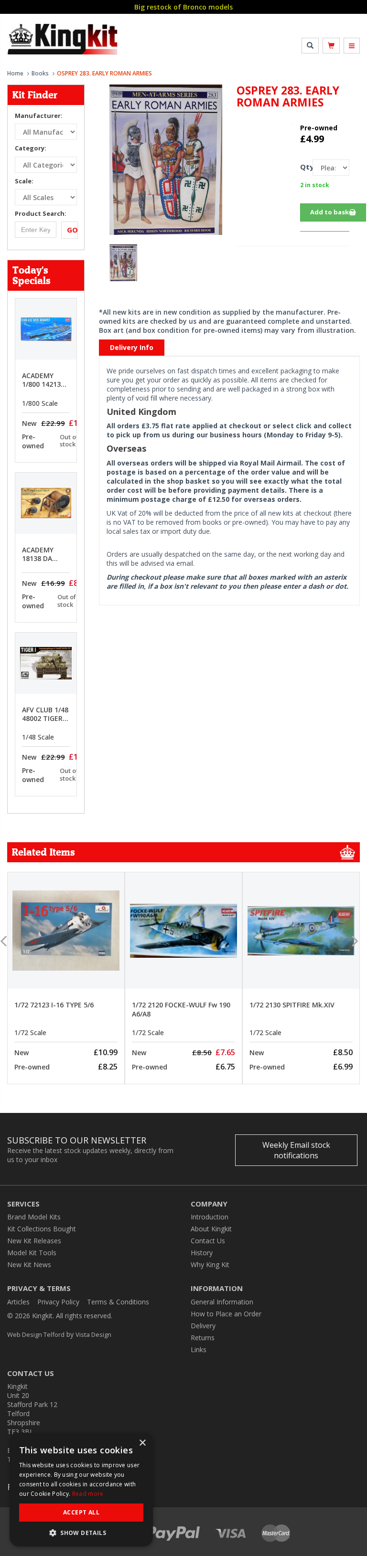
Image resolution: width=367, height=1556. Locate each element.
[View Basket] (331, 45)
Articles (18, 1301)
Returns (203, 1337)
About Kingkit (211, 1228)
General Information (222, 1301)
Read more (88, 1494)
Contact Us (208, 1240)
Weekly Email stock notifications (296, 1150)
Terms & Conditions (118, 1301)
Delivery (203, 1325)
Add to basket (333, 212)
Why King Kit (210, 1264)
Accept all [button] (81, 1512)
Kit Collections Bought (41, 1228)
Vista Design (93, 1334)
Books (40, 73)
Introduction (209, 1216)
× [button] (142, 1443)
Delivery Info (131, 347)
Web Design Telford (36, 1334)
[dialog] (81, 1489)
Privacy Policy (58, 1301)
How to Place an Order (226, 1313)
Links (198, 1349)
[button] (81, 1532)
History (202, 1252)
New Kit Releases (34, 1240)
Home (15, 73)
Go (72, 229)
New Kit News (29, 1264)
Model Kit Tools (31, 1252)
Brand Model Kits (34, 1216)
